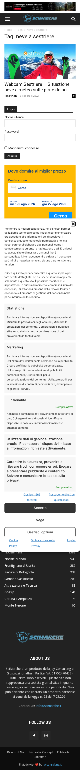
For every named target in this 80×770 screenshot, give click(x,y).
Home (8, 30)
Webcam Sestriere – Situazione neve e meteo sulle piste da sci (37, 87)
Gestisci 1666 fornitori (32, 497)
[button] (73, 224)
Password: (11, 131)
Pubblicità (63, 752)
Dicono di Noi (15, 752)
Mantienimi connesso (23, 148)
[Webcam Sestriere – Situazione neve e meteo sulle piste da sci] (40, 61)
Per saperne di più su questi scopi (62, 497)
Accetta (40, 508)
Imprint (71, 540)
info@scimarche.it (48, 706)
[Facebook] (34, 736)
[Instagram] (46, 735)
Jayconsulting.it (52, 764)
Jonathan (10, 95)
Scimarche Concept (41, 752)
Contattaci (40, 757)
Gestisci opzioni (40, 532)
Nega (40, 520)
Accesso (12, 155)
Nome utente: (14, 117)
